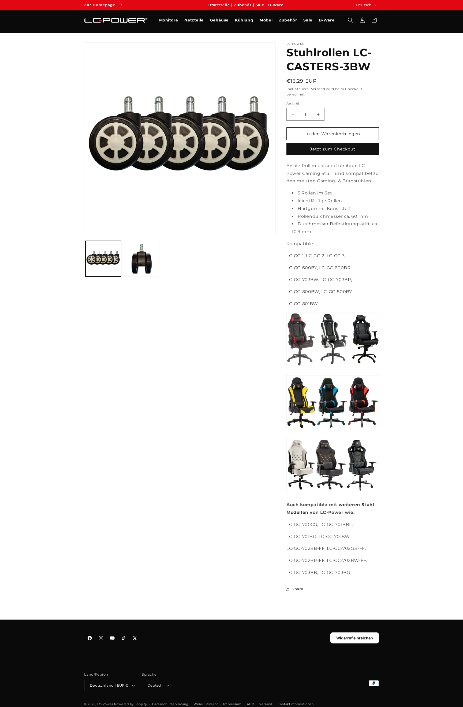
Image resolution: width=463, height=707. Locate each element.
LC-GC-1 (295, 255)
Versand (318, 89)
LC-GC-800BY (336, 291)
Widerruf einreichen (354, 638)
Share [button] (297, 589)
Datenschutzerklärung (170, 704)
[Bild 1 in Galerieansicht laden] (103, 259)
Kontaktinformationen (296, 704)
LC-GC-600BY (301, 267)
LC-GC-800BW (302, 291)
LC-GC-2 (315, 255)
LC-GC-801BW (302, 303)
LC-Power (105, 704)
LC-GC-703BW (302, 279)
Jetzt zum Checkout (332, 149)
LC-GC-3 (336, 255)
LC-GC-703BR (335, 279)
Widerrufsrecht (206, 704)
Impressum (232, 704)
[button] (350, 20)
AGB (250, 704)
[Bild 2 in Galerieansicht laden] (141, 259)
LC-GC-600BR (335, 267)
